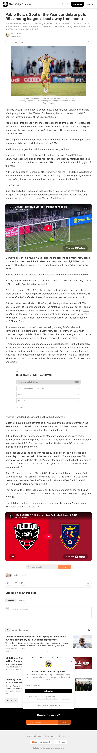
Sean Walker (16, 34)
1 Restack (22, 575)
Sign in (90, 4)
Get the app (60, 742)
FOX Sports (27, 307)
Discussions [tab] (23, 630)
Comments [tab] (11, 600)
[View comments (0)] (16, 41)
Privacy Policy (66, 699)
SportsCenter (12, 307)
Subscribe (77, 4)
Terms (53, 736)
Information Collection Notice (47, 699)
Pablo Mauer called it (72, 307)
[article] (48, 644)
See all (10, 701)
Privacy (46, 736)
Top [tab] (8, 630)
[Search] (62, 4)
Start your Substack (42, 742)
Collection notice (63, 736)
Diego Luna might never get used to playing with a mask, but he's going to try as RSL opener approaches (35, 638)
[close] (71, 661)
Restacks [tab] (21, 600)
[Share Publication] (68, 4)
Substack (36, 748)
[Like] (7, 672)
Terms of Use (59, 696)
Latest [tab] (14, 630)
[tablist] (15, 600)
